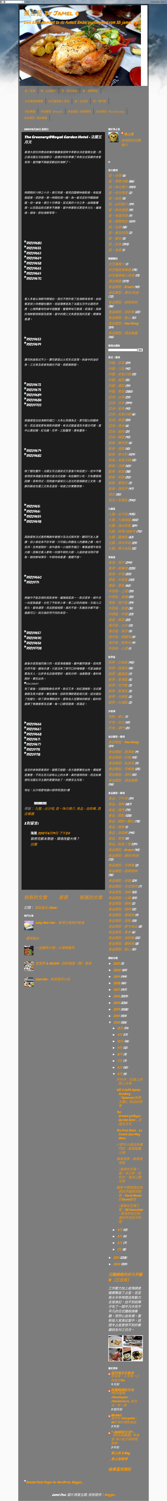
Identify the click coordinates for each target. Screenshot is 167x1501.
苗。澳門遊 (99, 101)
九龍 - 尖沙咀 (44, 808)
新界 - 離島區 (118, 674)
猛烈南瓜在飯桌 (122, 1373)
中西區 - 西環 (118, 608)
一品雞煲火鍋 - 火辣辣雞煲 (54, 948)
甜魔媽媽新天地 (122, 1390)
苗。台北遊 (81, 101)
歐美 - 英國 (116, 477)
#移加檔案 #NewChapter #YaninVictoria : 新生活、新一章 (124, 1399)
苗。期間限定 (90, 91)
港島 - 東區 (116, 585)
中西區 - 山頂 (118, 648)
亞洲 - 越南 (116, 431)
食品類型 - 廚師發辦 (79, 111)
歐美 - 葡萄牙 (118, 483)
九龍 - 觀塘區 (118, 537)
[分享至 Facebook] (42, 803)
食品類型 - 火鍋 (119, 898)
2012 (117, 1022)
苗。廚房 (114, 198)
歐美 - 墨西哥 (118, 443)
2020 (117, 970)
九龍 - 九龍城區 (119, 520)
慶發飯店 (32, 938)
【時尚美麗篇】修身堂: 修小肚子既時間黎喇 (125, 1439)
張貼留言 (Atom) (46, 908)
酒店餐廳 (30, 111)
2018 (117, 983)
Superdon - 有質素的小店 (52, 979)
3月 (120, 1236)
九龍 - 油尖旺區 (119, 526)
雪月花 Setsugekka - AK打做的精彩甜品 (124, 1420)
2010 (117, 1264)
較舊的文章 (91, 897)
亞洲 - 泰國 (116, 420)
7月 (120, 1061)
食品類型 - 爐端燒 (121, 915)
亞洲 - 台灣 (116, 397)
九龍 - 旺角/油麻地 (121, 531)
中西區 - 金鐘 (118, 597)
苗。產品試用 (118, 233)
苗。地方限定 (118, 193)
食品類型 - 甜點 (119, 921)
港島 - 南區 (116, 620)
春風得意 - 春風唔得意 (129, 1161)
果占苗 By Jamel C (51, 12)
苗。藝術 (114, 238)
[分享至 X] (40, 803)
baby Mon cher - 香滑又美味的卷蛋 (59, 923)
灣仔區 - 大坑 (118, 625)
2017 (117, 990)
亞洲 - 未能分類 (119, 414)
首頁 (63, 897)
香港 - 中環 (116, 574)
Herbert (116, 1415)
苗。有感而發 (118, 216)
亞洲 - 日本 (116, 403)
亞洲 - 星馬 (116, 408)
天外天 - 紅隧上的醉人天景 (129, 1081)
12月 (120, 1028)
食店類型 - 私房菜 (121, 763)
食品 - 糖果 (116, 827)
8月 (120, 1054)
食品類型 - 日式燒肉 (122, 886)
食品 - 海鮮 (116, 804)
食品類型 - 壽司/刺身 (123, 293)
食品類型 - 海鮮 (119, 892)
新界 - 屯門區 (118, 685)
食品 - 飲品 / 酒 (119, 844)
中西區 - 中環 (118, 614)
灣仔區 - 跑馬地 (119, 643)
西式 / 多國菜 (117, 500)
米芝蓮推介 (116, 264)
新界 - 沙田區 (118, 662)
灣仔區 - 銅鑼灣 (119, 637)
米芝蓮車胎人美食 (58, 101)
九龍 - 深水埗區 (119, 543)
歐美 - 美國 (116, 471)
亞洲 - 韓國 (116, 437)
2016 (117, 996)
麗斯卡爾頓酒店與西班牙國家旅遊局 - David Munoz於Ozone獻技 (130, 1193)
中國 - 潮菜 (116, 386)
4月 (120, 1230)
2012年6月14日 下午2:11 (54, 833)
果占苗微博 (119, 1459)
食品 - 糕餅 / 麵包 (121, 821)
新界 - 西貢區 (118, 668)
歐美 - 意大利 (118, 454)
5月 (120, 1074)
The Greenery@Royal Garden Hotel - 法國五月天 (129, 1118)
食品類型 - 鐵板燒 (121, 943)
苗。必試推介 (48, 91)
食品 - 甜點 (116, 815)
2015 (117, 1003)
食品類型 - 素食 (119, 932)
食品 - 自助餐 (86, 808)
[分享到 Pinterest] (45, 803)
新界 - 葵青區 (118, 691)
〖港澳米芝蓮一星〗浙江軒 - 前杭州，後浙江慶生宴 (129, 1175)
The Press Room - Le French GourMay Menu (129, 1134)
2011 (116, 1257)
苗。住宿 (30, 91)
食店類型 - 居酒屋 (121, 752)
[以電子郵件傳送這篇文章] (35, 803)
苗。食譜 (114, 250)
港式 (111, 494)
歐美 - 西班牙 (118, 489)
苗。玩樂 (114, 227)
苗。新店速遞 (69, 91)
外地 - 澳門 (116, 728)
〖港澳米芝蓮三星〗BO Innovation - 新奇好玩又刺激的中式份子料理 (130, 1214)
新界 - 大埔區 (118, 702)
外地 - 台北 (116, 722)
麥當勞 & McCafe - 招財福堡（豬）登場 (63, 963)
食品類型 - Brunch (52, 111)
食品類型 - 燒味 (119, 903)
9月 (120, 1048)
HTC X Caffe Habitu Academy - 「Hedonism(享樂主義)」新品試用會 (129, 1098)
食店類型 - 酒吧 (119, 775)
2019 (117, 976)
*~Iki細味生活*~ (122, 1432)
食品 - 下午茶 (118, 798)
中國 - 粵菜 (116, 391)
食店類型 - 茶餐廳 (121, 769)
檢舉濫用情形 (119, 1469)
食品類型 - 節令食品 (122, 926)
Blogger (110, 1495)
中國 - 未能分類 (119, 374)
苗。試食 (114, 244)
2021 (117, 963)
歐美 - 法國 (116, 466)
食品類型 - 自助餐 (121, 312)
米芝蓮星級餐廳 (34, 101)
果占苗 (129, 134)
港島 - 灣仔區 (118, 603)
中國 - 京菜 (116, 363)
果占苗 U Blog (120, 1453)
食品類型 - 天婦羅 (121, 865)
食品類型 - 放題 (119, 881)
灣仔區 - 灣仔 (118, 631)
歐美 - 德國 (116, 449)
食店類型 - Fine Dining (110, 111)
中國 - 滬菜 (116, 380)
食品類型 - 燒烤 (119, 909)
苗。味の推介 (65, 808)
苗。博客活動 (118, 181)
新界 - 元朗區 (118, 697)
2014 (117, 1009)
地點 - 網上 (116, 716)
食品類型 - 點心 (119, 318)
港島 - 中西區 (118, 580)
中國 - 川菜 (116, 369)
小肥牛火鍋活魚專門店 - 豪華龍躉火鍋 (130, 1148)
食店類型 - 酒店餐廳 (35, 118)
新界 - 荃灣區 (118, 680)
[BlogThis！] (38, 803)
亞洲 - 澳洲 (116, 426)
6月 (120, 1067)
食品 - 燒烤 (116, 810)
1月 (119, 1249)
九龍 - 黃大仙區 (119, 548)
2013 (116, 1016)
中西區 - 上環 (118, 591)
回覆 (34, 844)
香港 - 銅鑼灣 (118, 568)
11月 (120, 1035)
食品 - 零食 (116, 838)
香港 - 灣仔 (116, 562)
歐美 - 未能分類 (119, 460)
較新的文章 (35, 897)
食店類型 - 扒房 (119, 757)
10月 (120, 1041)
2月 (120, 1243)
